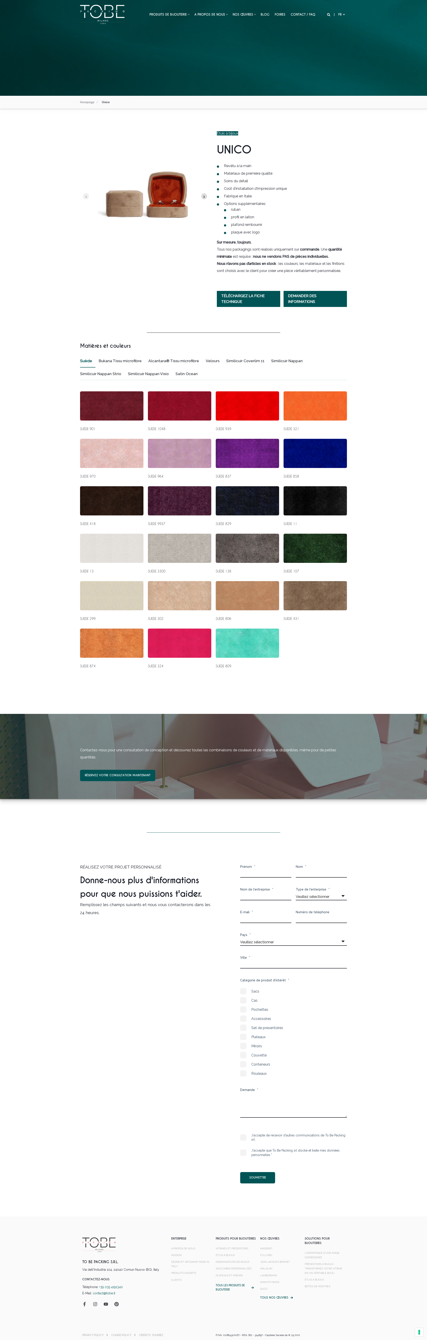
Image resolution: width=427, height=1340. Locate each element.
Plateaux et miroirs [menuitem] (229, 1275)
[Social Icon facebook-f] (86, 1304)
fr (340, 14)
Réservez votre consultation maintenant (118, 775)
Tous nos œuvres (274, 1297)
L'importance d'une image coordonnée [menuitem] (322, 1255)
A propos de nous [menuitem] (209, 14)
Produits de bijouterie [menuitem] (168, 14)
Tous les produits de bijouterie (230, 1287)
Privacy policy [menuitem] (93, 1335)
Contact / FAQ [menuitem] (303, 14)
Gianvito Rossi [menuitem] (269, 1282)
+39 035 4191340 (111, 1287)
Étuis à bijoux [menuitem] (225, 1255)
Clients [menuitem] (176, 1280)
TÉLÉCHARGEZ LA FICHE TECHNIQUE (243, 299)
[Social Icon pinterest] (115, 1304)
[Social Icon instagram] (95, 1304)
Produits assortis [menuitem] (183, 1273)
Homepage (87, 102)
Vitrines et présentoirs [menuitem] (232, 1248)
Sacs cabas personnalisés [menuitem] (234, 1268)
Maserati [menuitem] (266, 1248)
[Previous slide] (86, 196)
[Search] (329, 14)
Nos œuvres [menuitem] (243, 14)
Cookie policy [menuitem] (121, 1335)
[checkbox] (293, 1032)
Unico (106, 102)
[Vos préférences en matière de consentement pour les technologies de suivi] (419, 1332)
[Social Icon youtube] (106, 1304)
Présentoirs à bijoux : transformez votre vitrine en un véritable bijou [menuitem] (323, 1269)
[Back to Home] (102, 14)
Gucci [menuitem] (264, 1288)
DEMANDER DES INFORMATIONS (302, 299)
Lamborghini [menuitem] (268, 1275)
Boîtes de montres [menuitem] (317, 1286)
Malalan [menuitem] (266, 1268)
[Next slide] (204, 196)
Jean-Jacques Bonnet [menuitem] (275, 1261)
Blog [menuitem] (265, 14)
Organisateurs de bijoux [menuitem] (233, 1261)
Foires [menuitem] (280, 14)
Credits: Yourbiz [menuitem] (151, 1335)
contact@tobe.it (104, 1293)
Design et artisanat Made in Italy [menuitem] (190, 1264)
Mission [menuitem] (176, 1255)
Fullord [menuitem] (266, 1255)
